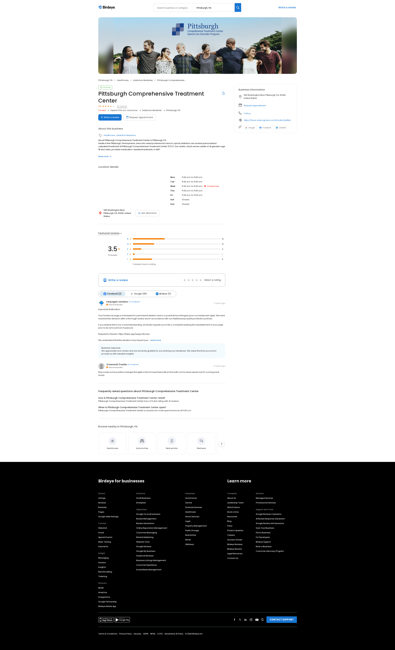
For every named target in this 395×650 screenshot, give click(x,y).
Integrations (104, 597)
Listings (102, 498)
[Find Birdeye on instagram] (251, 619)
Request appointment (141, 117)
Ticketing (102, 576)
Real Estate (190, 535)
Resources (232, 516)
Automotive (191, 498)
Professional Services (266, 502)
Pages (101, 512)
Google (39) (140, 293)
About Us (231, 498)
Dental (188, 502)
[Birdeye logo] (107, 7)
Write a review (287, 7)
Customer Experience (146, 565)
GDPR (145, 633)
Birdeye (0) (165, 293)
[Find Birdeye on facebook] (234, 619)
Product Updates (235, 530)
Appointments (105, 537)
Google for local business (148, 514)
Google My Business (145, 551)
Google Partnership (107, 601)
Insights (102, 567)
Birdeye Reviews (235, 544)
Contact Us (232, 558)
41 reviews (122, 106)
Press (229, 526)
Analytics (102, 592)
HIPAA (152, 633)
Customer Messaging (146, 532)
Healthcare (123, 80)
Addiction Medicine (143, 80)
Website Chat (143, 542)
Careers (231, 535)
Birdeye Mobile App (107, 606)
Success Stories (234, 539)
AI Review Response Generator (270, 518)
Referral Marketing (144, 537)
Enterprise (141, 502)
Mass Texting (104, 542)
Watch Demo (233, 507)
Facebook (267, 127)
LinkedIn (282, 127)
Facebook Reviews (145, 555)
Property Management (196, 526)
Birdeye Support (263, 542)
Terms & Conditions (107, 633)
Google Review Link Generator (270, 523)
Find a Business (263, 532)
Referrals (102, 507)
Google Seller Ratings (108, 516)
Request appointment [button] (255, 105)
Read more (103, 156)
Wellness (189, 544)
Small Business (143, 498)
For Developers (263, 537)
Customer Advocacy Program (270, 551)
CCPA (160, 633)
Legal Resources (235, 553)
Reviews (102, 502)
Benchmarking (105, 571)
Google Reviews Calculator (268, 514)
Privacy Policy (125, 633)
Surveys (102, 562)
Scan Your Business (265, 528)
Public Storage (192, 530)
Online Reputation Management (151, 528)
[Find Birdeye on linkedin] (245, 619)
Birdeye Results (234, 549)
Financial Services (193, 507)
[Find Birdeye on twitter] (240, 619)
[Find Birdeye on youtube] (256, 619)
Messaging (103, 558)
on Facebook (134, 301)
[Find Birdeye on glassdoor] (262, 619)
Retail (188, 539)
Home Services (192, 516)
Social (101, 532)
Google (251, 127)
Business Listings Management (151, 560)
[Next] (221, 443)
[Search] (238, 7)
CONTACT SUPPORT (282, 619)
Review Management (146, 518)
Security (137, 633)
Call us (247, 113)
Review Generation (145, 523)
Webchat (102, 528)
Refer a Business (264, 546)
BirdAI (101, 587)
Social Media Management (149, 569)
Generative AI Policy (173, 633)
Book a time (233, 512)
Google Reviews (143, 546)
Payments (103, 546)
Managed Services (264, 498)
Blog (229, 521)
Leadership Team (235, 502)
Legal (187, 521)
